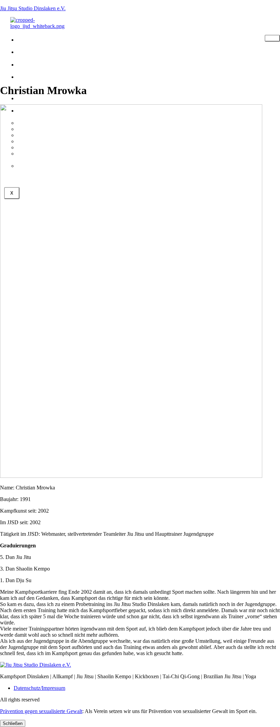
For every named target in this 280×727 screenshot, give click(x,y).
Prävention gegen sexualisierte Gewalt (41, 711)
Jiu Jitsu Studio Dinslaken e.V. (33, 8)
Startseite (46, 39)
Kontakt (40, 97)
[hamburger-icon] (272, 38)
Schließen (13, 723)
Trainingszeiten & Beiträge (58, 80)
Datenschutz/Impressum (39, 688)
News (34, 64)
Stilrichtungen (56, 51)
